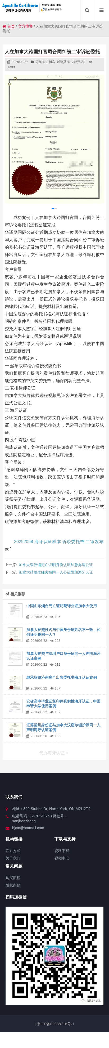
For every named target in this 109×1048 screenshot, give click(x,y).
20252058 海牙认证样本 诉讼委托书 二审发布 (58, 541)
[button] (53, 208)
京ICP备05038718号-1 (55, 1024)
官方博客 (25, 26)
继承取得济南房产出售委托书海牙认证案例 (61, 677)
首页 (11, 26)
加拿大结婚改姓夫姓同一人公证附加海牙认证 (56, 572)
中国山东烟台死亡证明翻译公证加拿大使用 (61, 606)
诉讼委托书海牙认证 (71, 62)
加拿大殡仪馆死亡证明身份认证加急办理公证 (56, 565)
